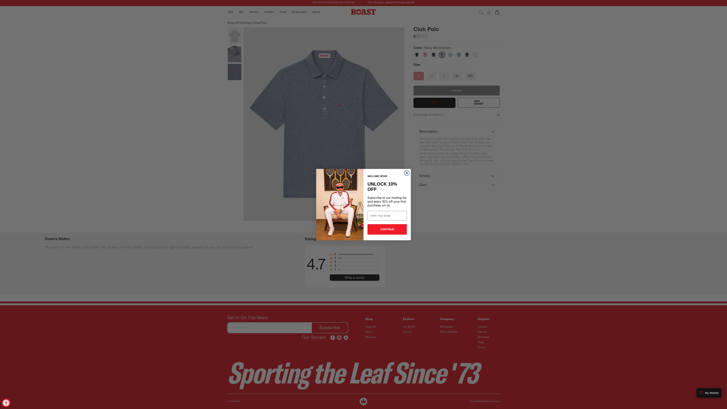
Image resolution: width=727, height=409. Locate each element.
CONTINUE (387, 229)
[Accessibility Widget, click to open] (6, 403)
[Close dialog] (406, 173)
